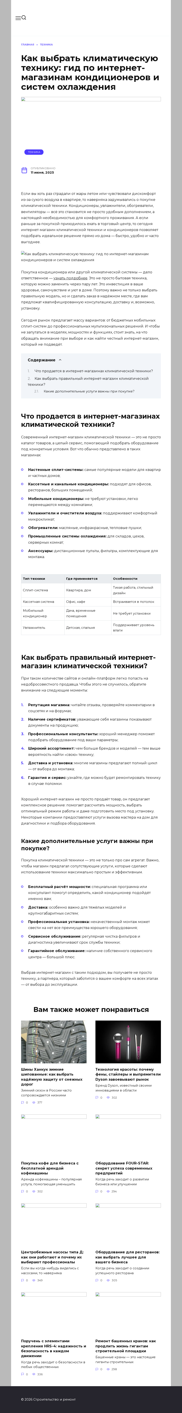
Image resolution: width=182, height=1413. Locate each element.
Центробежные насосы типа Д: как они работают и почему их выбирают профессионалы (52, 1257)
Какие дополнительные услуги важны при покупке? (89, 391)
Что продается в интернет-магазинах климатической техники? (94, 371)
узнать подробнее (70, 278)
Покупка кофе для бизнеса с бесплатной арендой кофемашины (50, 1168)
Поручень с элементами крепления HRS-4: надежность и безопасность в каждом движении (53, 1348)
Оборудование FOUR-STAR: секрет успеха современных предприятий (123, 1168)
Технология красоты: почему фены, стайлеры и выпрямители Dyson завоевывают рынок (128, 1074)
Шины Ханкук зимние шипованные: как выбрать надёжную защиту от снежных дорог (51, 1076)
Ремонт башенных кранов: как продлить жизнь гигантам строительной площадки (125, 1346)
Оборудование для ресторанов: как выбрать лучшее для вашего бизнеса (127, 1257)
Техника (34, 152)
